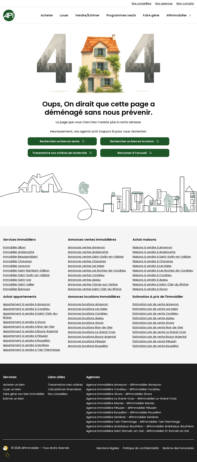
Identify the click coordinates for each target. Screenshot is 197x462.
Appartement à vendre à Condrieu (26, 309)
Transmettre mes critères (65, 385)
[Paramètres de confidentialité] (7, 454)
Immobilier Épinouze (16, 289)
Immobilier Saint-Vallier (18, 284)
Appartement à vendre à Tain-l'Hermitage (31, 350)
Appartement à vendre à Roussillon (26, 340)
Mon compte (185, 3)
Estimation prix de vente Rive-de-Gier (158, 327)
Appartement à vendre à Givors (24, 322)
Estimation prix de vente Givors (153, 323)
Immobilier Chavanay (17, 261)
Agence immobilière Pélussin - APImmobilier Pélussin (121, 408)
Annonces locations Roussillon (88, 346)
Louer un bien (12, 389)
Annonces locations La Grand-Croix (91, 332)
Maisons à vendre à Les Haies (152, 266)
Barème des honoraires (178, 448)
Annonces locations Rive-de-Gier (90, 327)
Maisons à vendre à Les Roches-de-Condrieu (163, 270)
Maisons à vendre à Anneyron (152, 247)
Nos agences (164, 3)
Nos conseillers (141, 3)
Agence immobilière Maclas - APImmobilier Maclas (120, 403)
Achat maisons (144, 239)
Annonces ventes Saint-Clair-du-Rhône (94, 289)
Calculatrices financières (64, 389)
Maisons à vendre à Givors (150, 289)
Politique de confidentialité (141, 448)
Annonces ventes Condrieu (86, 275)
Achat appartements (19, 296)
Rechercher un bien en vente (59, 141)
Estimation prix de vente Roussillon (156, 346)
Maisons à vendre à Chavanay (153, 261)
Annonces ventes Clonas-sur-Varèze (93, 284)
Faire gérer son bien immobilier (23, 394)
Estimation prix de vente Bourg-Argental (159, 337)
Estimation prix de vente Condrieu (155, 313)
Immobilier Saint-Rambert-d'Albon (26, 270)
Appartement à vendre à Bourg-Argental (30, 331)
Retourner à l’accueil (132, 153)
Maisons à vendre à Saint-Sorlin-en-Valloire (162, 257)
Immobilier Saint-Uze (17, 280)
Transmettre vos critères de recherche (59, 153)
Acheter (47, 15)
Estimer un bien (13, 398)
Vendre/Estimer (87, 15)
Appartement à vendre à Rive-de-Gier (29, 327)
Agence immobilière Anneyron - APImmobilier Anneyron (123, 385)
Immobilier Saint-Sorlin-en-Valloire (26, 275)
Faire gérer (151, 15)
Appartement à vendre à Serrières (26, 345)
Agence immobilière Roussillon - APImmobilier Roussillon (123, 412)
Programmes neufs (121, 15)
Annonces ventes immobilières (92, 239)
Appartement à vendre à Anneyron (26, 304)
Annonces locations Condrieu (88, 313)
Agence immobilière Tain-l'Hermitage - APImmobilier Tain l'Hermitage (133, 422)
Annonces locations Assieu (86, 318)
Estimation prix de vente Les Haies (155, 309)
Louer (64, 15)
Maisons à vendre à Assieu (150, 280)
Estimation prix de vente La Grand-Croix (159, 332)
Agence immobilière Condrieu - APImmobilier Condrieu (123, 389)
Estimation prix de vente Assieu (153, 318)
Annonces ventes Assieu (84, 280)
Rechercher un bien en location (132, 141)
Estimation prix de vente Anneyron (156, 304)
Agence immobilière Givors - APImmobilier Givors (119, 394)
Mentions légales (108, 448)
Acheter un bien (14, 385)
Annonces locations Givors (86, 323)
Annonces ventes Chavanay (87, 261)
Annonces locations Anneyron (88, 304)
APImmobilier (176, 15)
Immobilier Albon (14, 247)
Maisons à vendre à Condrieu (152, 275)
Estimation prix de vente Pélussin (154, 341)
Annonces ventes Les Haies (86, 266)
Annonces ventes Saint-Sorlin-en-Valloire (96, 257)
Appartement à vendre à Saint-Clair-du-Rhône (30, 316)
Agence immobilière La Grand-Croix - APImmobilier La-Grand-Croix (131, 398)
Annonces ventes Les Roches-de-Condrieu (97, 270)
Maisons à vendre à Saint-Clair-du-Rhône (161, 284)
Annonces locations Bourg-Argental (92, 337)
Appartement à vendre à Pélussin (25, 336)
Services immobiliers (19, 239)
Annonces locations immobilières (94, 296)
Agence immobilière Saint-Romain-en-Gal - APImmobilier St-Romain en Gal (137, 431)
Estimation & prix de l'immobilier (158, 296)
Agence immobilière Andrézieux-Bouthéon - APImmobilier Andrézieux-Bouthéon (140, 426)
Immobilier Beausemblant (20, 257)
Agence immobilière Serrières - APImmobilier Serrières (122, 417)
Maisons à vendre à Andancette (154, 252)
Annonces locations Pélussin (87, 341)
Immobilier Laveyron (16, 266)
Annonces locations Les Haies (87, 309)
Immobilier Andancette (18, 252)
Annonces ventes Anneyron (86, 247)
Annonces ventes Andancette (88, 252)
